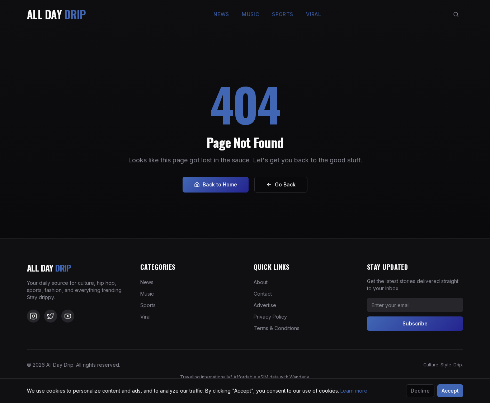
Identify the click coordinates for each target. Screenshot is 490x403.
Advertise (265, 305)
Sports (282, 14)
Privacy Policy (270, 317)
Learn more (353, 391)
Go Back (285, 184)
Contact (263, 294)
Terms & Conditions (277, 328)
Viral (313, 14)
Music (250, 14)
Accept (450, 391)
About (261, 282)
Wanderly (299, 377)
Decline (420, 391)
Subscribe (415, 323)
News (221, 14)
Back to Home (220, 184)
